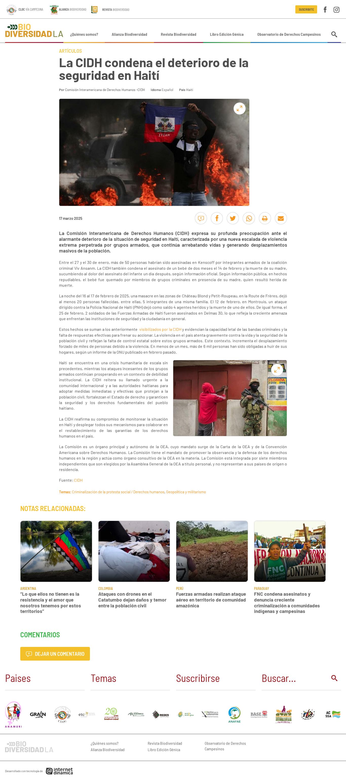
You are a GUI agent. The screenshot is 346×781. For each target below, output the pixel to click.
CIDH (78, 480)
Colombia (105, 588)
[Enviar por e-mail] (281, 218)
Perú (179, 588)
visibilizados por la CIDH (160, 329)
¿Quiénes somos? (84, 34)
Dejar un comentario (59, 653)
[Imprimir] (265, 218)
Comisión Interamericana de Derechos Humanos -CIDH (105, 89)
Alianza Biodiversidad (129, 34)
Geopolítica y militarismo (186, 491)
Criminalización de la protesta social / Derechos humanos (118, 491)
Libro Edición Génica (227, 34)
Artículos (70, 51)
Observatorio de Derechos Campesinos (289, 34)
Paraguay (261, 588)
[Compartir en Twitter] (233, 218)
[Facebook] (325, 9)
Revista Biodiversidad (178, 34)
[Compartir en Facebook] (217, 218)
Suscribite (306, 9)
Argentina (28, 588)
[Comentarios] (201, 218)
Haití (189, 89)
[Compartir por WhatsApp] (249, 218)
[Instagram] (336, 9)
